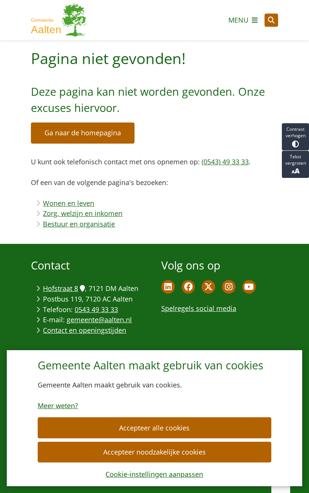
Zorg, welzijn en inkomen (82, 213)
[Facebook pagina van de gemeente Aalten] (188, 287)
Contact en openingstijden (84, 330)
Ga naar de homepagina (82, 132)
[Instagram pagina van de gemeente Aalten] (229, 287)
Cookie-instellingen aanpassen (154, 474)
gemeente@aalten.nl (99, 319)
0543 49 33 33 (96, 309)
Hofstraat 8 (60, 288)
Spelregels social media (198, 308)
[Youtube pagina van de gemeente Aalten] (249, 287)
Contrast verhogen (296, 132)
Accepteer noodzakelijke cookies (154, 451)
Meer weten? (58, 405)
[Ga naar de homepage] (59, 20)
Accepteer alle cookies (154, 427)
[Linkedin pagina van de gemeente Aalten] (168, 287)
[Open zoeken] (271, 20)
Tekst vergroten (295, 159)
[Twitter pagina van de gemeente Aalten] (208, 287)
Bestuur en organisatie (79, 223)
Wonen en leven (68, 203)
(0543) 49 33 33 (225, 161)
